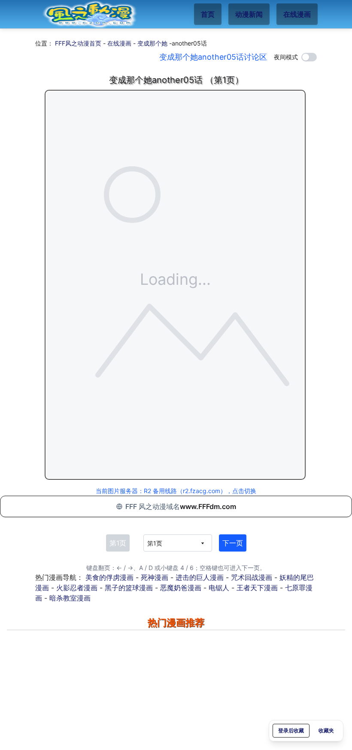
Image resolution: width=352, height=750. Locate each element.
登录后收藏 (291, 730)
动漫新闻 (249, 14)
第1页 (117, 543)
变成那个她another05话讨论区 (213, 56)
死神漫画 (154, 577)
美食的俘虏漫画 (109, 577)
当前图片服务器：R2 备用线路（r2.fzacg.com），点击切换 (176, 490)
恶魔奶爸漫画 (180, 587)
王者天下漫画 (257, 587)
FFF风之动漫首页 (78, 43)
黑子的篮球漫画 (129, 587)
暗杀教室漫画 (70, 598)
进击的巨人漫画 (200, 577)
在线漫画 (297, 14)
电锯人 (219, 587)
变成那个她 (152, 43)
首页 (208, 14)
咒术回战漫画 (251, 577)
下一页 (232, 543)
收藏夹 (326, 730)
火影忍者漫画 (76, 587)
